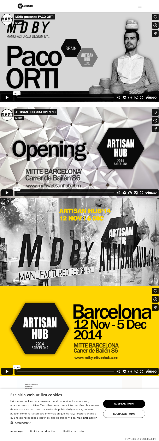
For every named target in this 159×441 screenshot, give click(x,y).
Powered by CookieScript (140, 438)
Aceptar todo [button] (124, 403)
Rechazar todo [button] (124, 414)
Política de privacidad (43, 431)
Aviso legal (16, 431)
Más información (87, 417)
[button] (54, 423)
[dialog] (79, 415)
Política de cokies (73, 431)
